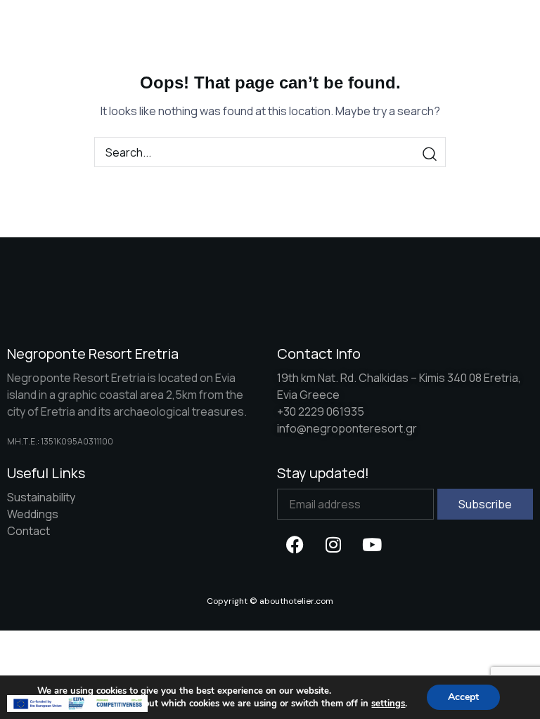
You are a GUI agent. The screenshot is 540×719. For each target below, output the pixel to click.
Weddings (32, 514)
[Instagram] (333, 544)
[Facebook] (294, 544)
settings (388, 703)
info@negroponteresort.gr (347, 428)
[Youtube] (372, 544)
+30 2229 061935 (320, 411)
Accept (463, 697)
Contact (28, 531)
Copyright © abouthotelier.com (270, 601)
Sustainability (41, 497)
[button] (463, 25)
